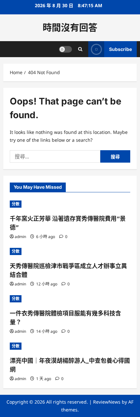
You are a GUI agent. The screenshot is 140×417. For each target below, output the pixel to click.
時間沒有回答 (70, 27)
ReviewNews (106, 402)
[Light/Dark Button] (65, 49)
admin (20, 236)
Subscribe (120, 49)
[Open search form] (80, 49)
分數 (16, 204)
